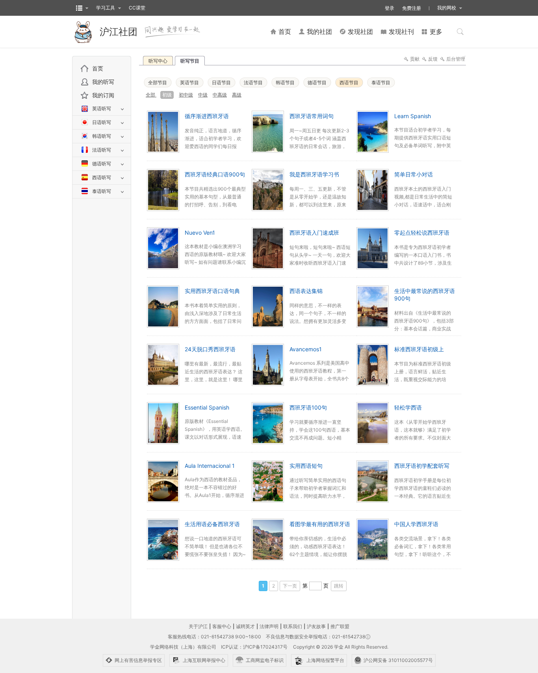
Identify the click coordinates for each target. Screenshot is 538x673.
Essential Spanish (207, 407)
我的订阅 (103, 95)
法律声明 (269, 626)
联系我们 (292, 626)
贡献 (414, 59)
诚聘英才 (245, 626)
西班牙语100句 (308, 407)
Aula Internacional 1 (210, 465)
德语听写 (101, 164)
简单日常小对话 (413, 174)
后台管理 (455, 59)
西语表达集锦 (306, 290)
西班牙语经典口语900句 (215, 174)
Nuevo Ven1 (200, 232)
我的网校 (446, 8)
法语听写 (101, 150)
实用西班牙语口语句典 (212, 290)
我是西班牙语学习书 (314, 174)
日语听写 (101, 122)
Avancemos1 (305, 349)
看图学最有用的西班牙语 (319, 524)
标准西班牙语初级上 (419, 349)
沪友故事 (316, 626)
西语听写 (101, 177)
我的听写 (103, 81)
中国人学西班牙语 (416, 524)
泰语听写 (101, 191)
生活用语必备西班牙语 (212, 524)
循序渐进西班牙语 (207, 116)
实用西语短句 (306, 465)
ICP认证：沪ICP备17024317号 (254, 647)
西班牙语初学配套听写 (421, 465)
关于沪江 (198, 626)
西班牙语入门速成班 (314, 232)
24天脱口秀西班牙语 (210, 349)
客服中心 (221, 626)
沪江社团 (118, 32)
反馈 (433, 59)
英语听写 (101, 108)
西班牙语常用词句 (311, 116)
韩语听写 (101, 136)
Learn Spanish (412, 116)
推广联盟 (339, 626)
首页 (97, 68)
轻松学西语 (408, 407)
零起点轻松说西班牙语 (421, 232)
